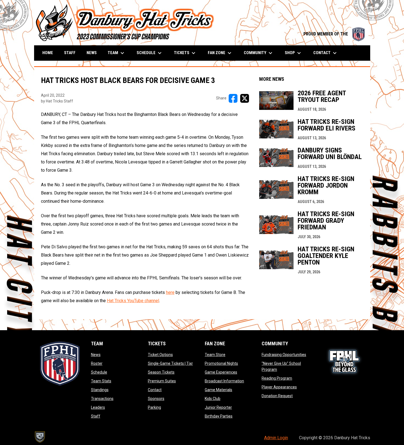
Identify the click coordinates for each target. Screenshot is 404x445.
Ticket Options (160, 354)
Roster (97, 363)
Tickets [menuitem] (185, 53)
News (96, 354)
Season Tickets (161, 372)
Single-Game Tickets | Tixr (170, 363)
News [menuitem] (92, 52)
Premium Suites (162, 381)
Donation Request (277, 396)
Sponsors (156, 398)
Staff (95, 416)
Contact (155, 390)
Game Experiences (221, 372)
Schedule (99, 372)
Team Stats (101, 381)
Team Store (215, 354)
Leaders (98, 407)
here (170, 292)
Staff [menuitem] (70, 52)
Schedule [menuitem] (150, 53)
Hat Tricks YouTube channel (133, 300)
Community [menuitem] (259, 53)
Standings (100, 390)
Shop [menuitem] (293, 53)
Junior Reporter (218, 407)
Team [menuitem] (117, 53)
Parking (154, 407)
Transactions (102, 398)
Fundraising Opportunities (284, 354)
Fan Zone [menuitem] (220, 53)
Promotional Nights (221, 363)
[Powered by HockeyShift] (39, 437)
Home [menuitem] (47, 52)
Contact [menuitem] (325, 53)
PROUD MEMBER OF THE (334, 34)
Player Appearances (279, 387)
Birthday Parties (219, 416)
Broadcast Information (224, 381)
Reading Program (277, 378)
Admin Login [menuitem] (276, 437)
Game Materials (218, 390)
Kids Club (212, 398)
